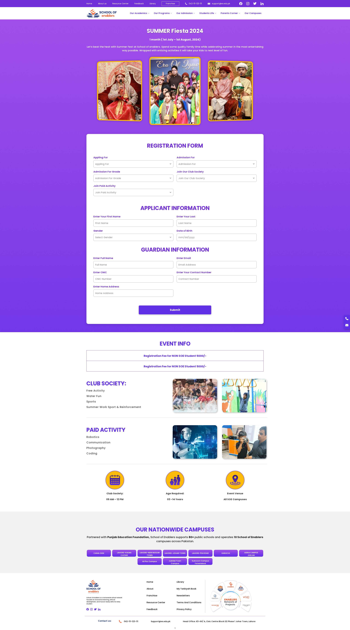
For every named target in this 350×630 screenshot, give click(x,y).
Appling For (100, 157)
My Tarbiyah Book (186, 588)
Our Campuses (253, 13)
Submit (175, 310)
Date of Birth (184, 230)
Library (153, 3)
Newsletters (183, 595)
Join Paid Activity (104, 186)
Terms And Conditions (189, 602)
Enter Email (184, 258)
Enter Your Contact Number (194, 272)
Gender (98, 230)
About (150, 588)
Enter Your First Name (106, 216)
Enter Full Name (103, 258)
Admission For (186, 157)
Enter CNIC (100, 272)
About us (102, 3)
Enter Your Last (186, 216)
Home (89, 3)
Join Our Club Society (190, 171)
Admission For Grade (106, 171)
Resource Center (120, 3)
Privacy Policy (184, 609)
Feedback (139, 3)
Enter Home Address (106, 286)
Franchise (170, 3)
